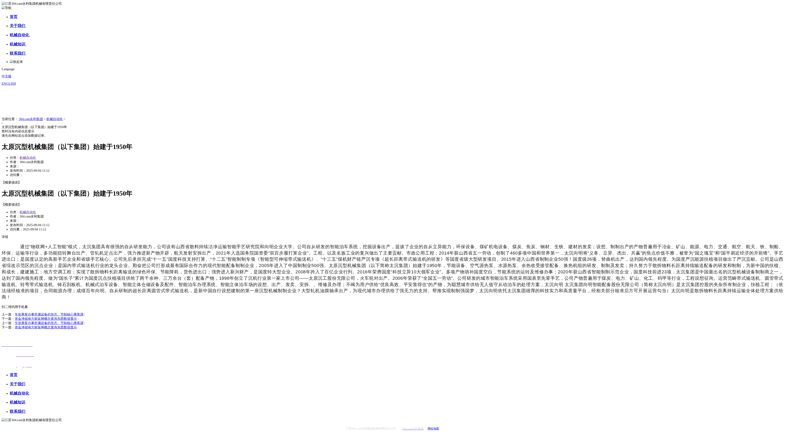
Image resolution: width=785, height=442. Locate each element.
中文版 (6, 76)
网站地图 (433, 428)
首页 (14, 17)
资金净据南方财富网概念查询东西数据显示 (46, 318)
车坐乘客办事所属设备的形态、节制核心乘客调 (49, 314)
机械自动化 (20, 35)
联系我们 (18, 53)
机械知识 (18, 44)
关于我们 (18, 26)
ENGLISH (9, 83)
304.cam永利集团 (31, 119)
